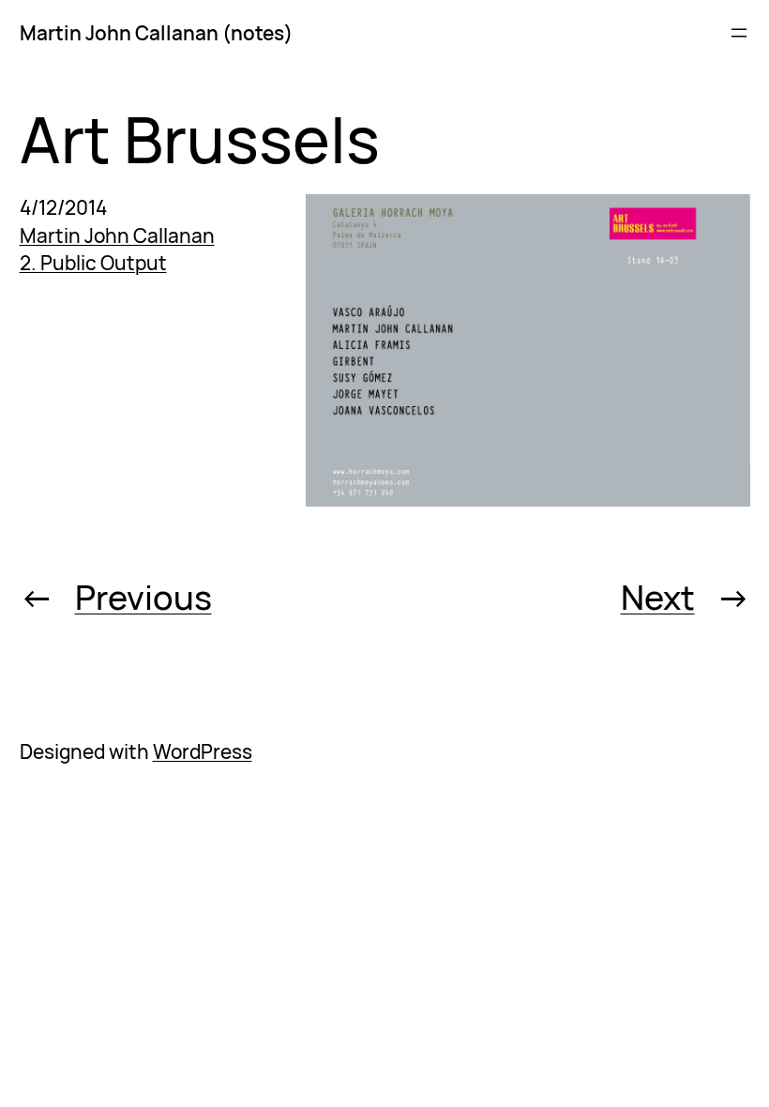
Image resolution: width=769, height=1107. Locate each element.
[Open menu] (739, 33)
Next (658, 597)
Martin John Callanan (117, 235)
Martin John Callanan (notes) (156, 33)
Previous (143, 597)
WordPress (202, 751)
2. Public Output (93, 263)
